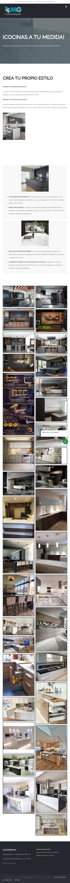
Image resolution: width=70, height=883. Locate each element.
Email (18, 880)
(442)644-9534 (8, 880)
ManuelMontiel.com (29, 877)
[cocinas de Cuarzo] (14, 113)
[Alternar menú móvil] (66, 7)
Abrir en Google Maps (9, 863)
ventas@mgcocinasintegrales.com (45, 2)
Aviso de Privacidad (59, 877)
